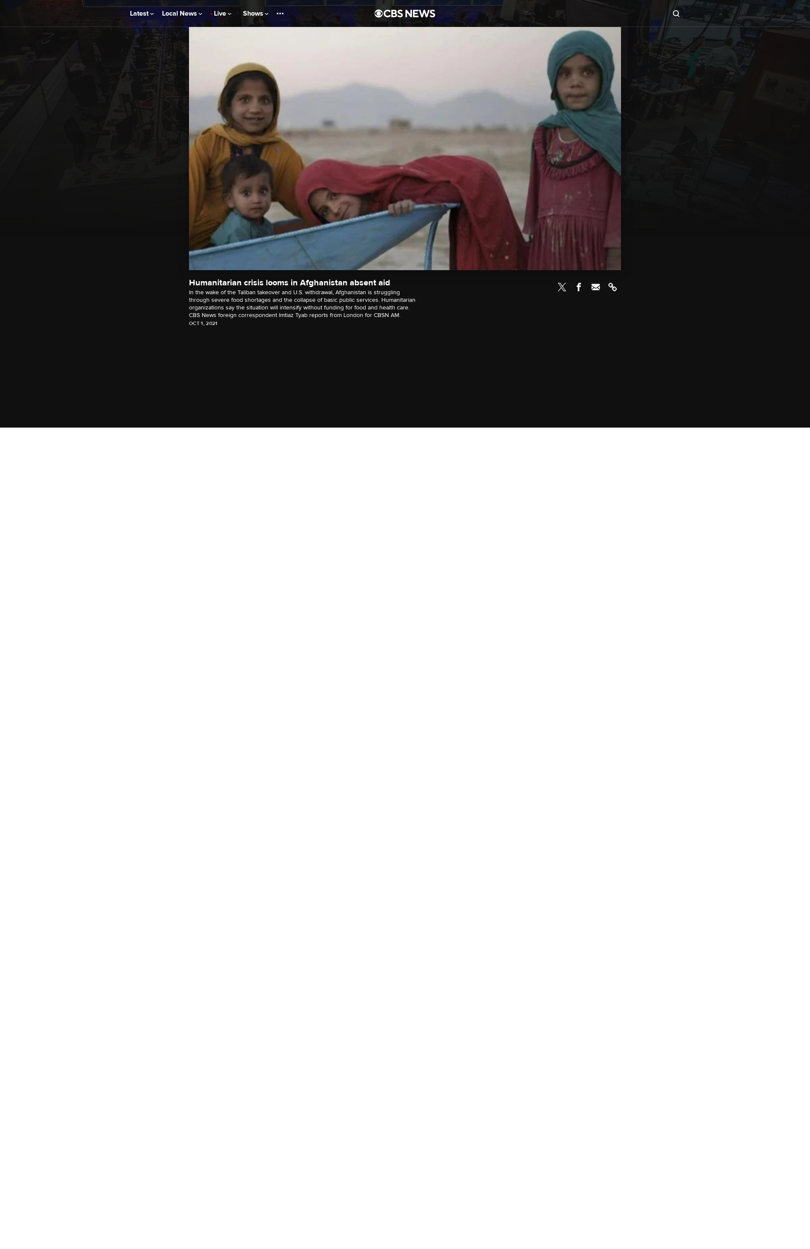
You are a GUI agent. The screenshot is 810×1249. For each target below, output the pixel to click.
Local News (180, 13)
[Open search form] (676, 13)
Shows (254, 13)
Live (221, 13)
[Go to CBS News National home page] (405, 13)
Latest (140, 13)
